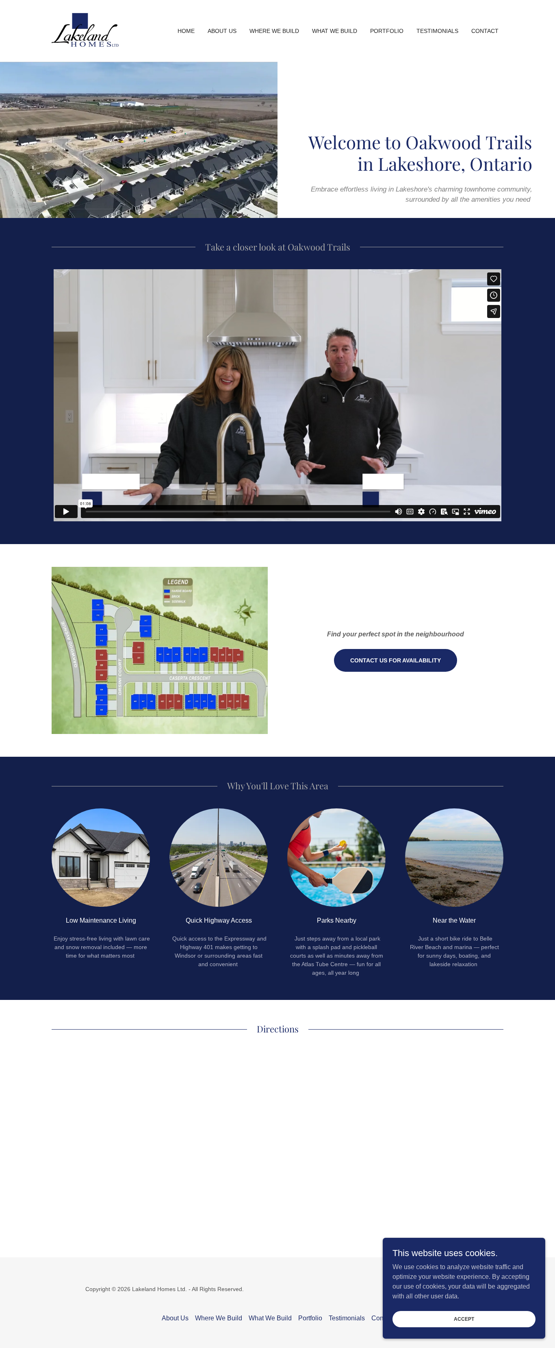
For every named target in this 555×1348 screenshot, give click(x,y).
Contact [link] (485, 31)
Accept (464, 1319)
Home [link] (186, 31)
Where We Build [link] (274, 31)
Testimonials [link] (437, 31)
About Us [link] (222, 31)
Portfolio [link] (386, 31)
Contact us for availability (395, 660)
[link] (85, 30)
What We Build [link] (334, 31)
